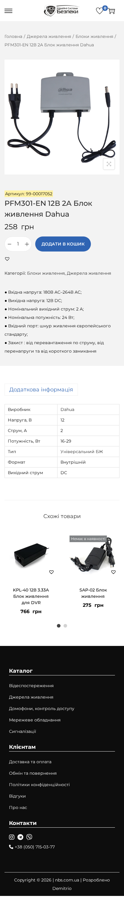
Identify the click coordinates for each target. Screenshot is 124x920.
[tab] (62, 390)
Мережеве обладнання (34, 720)
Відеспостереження (31, 685)
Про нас (18, 807)
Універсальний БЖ (81, 451)
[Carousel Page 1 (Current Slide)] (58, 626)
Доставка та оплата (30, 761)
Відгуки (17, 796)
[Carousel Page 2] (65, 626)
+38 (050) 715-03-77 (35, 847)
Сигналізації (22, 731)
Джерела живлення (49, 36)
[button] (7, 258)
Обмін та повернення (33, 773)
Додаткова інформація (41, 389)
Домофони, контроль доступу (41, 708)
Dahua (67, 409)
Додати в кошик (63, 244)
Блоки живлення (94, 36)
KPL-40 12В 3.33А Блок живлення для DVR (31, 596)
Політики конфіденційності (39, 784)
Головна (13, 36)
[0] (99, 10)
